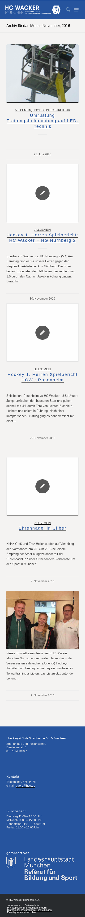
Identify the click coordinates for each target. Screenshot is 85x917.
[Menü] (76, 9)
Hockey (39, 110)
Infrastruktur (58, 110)
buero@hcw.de (25, 785)
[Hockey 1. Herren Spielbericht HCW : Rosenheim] (42, 333)
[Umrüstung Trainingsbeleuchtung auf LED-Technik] (42, 73)
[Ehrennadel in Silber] (42, 486)
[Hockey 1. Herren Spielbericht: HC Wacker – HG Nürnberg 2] (42, 193)
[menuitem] (65, 9)
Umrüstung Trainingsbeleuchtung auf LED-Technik (43, 121)
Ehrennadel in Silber (42, 528)
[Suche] (65, 9)
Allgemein (23, 110)
